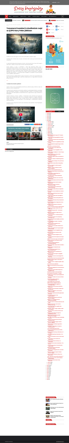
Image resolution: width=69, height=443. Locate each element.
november (50, 122)
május (49, 131)
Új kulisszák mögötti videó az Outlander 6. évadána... (55, 157)
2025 (48, 114)
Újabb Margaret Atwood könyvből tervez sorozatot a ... (55, 198)
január (49, 363)
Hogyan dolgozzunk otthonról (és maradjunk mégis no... (53, 155)
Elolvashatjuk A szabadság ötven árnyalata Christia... (53, 174)
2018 (48, 368)
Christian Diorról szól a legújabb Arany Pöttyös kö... (54, 230)
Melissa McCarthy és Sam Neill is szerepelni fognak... (53, 348)
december (50, 121)
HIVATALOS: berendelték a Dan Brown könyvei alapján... (54, 298)
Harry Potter (45, 20)
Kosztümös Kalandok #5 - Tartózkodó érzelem (54, 211)
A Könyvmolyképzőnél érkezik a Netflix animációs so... (54, 330)
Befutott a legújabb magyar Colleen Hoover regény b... (54, 322)
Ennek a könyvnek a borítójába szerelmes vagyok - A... (55, 219)
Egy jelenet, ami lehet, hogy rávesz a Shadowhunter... (54, 213)
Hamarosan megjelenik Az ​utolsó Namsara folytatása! (55, 268)
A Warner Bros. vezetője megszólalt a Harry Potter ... (54, 324)
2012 (48, 376)
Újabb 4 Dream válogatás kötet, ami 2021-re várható (55, 350)
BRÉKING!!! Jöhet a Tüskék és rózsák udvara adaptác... (54, 168)
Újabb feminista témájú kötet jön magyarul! (53, 247)
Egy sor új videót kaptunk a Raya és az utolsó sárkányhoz (56, 404)
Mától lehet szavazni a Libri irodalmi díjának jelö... (54, 183)
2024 (48, 116)
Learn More (54, 2)
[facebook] (56, 441)
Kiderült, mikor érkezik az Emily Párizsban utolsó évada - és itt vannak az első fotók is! (57, 416)
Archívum (50, 111)
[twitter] (59, 441)
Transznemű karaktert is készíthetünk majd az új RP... (54, 346)
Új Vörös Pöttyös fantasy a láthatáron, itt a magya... (55, 332)
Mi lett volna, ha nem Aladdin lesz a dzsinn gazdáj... (55, 191)
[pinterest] (60, 441)
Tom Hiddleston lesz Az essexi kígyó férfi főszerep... (55, 256)
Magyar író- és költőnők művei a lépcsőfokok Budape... (53, 300)
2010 (48, 379)
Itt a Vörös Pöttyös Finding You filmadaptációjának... (53, 243)
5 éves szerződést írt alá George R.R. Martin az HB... (54, 166)
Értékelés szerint (36, 16)
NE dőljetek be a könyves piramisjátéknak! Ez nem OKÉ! (55, 275)
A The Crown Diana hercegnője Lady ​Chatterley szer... (54, 307)
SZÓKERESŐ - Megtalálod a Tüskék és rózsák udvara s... (54, 327)
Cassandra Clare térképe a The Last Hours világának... (55, 161)
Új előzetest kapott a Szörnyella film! (54, 271)
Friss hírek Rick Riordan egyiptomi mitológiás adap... (54, 284)
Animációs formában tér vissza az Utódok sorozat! (55, 277)
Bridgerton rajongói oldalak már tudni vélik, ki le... (54, 208)
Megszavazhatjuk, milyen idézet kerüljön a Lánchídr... (55, 245)
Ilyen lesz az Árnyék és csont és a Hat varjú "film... (55, 337)
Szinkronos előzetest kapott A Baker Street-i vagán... (54, 352)
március (49, 133)
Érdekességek (15, 16)
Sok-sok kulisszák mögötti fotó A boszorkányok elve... (53, 250)
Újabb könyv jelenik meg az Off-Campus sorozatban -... (55, 135)
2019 (48, 366)
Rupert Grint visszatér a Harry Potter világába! (56, 20)
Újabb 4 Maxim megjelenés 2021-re (54, 282)
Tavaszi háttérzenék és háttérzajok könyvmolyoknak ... (54, 187)
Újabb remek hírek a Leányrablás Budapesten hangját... (53, 315)
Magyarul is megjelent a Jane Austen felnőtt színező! (54, 291)
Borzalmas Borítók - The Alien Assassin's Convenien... (55, 215)
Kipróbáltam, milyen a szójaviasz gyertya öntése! (55, 159)
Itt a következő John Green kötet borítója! (55, 258)
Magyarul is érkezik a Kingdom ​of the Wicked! (54, 235)
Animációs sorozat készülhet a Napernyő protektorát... (55, 289)
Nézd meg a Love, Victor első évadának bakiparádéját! (54, 358)
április (49, 132)
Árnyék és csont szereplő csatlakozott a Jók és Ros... (55, 226)
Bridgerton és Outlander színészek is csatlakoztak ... (54, 205)
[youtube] (62, 441)
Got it (58, 2)
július (49, 128)
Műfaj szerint (44, 16)
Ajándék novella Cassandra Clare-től (54, 169)
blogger (41, 149)
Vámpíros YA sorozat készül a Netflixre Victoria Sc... (54, 287)
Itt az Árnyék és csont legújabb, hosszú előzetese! (54, 150)
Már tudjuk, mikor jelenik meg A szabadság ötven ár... (55, 318)
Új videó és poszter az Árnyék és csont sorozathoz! (54, 241)
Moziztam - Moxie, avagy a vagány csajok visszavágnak (55, 309)
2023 (48, 117)
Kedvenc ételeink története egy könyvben (55, 206)
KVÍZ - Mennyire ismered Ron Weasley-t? (55, 356)
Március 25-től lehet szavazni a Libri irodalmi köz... (54, 233)
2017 (48, 369)
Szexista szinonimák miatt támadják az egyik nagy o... (55, 196)
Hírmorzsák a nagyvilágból (16, 24)
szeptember (50, 125)
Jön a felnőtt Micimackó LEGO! (53, 328)
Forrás (7, 80)
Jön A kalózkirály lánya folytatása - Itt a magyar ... (55, 335)
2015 (48, 372)
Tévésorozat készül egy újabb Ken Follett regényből (55, 138)
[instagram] (58, 441)
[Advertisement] (55, 78)
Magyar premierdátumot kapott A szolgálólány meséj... (54, 313)
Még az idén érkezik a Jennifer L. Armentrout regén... (53, 185)
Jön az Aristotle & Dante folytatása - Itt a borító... (55, 343)
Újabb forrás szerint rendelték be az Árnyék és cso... (54, 252)
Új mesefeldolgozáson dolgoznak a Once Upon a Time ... (55, 202)
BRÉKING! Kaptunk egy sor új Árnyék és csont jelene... (54, 260)
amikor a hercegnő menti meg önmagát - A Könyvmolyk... (55, 228)
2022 (48, 118)
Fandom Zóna (23, 16)
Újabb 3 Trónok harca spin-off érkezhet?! (55, 238)
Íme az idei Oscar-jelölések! (52, 263)
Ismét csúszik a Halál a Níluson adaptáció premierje (55, 189)
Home (7, 24)
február (49, 362)
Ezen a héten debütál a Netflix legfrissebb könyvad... (55, 293)
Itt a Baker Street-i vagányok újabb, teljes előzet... (55, 262)
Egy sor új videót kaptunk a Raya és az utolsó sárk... (54, 355)
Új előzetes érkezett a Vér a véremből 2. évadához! (11, 138)
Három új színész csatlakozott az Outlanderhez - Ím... (53, 224)
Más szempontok (52, 16)
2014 (48, 373)
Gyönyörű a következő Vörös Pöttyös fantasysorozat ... (54, 320)
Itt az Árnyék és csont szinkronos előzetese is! (53, 339)
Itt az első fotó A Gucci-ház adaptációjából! (52, 295)
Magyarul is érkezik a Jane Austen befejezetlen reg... (54, 304)
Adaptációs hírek (19, 20)
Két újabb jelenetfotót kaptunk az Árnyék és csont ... (55, 237)
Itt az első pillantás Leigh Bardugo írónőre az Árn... (55, 144)
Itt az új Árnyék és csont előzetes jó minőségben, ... (54, 148)
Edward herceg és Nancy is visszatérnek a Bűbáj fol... (55, 171)
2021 (48, 120)
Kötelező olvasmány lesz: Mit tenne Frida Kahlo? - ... (55, 180)
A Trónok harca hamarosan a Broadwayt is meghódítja (55, 140)
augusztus (50, 127)
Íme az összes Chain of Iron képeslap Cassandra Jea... (54, 217)
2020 (48, 365)
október (49, 124)
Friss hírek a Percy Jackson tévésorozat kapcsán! (55, 311)
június (49, 129)
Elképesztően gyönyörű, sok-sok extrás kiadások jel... (55, 178)
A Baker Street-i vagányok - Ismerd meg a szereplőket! (55, 152)
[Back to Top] (63, 441)
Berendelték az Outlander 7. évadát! (54, 273)
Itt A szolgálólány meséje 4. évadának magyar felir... (54, 222)
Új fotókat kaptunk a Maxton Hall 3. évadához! (31, 20)
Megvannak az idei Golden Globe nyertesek (53, 360)
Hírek (10, 16)
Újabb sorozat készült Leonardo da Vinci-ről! (55, 266)
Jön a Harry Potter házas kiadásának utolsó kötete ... (54, 176)
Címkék (59, 111)
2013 (48, 375)
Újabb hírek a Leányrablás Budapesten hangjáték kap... (54, 270)
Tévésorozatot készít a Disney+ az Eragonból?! (54, 341)
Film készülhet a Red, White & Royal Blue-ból (55, 163)
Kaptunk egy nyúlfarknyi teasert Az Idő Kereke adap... (55, 194)
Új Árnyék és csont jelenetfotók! (53, 146)
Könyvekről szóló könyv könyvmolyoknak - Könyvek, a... (55, 200)
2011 (47, 377)
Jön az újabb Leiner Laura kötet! (53, 281)
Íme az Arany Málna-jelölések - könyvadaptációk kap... (53, 279)
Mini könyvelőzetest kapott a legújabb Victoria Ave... (54, 254)
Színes (29, 16)
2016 (48, 371)
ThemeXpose (11, 441)
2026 (48, 113)
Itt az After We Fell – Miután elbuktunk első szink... (55, 302)
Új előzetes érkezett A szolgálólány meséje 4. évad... (55, 142)
